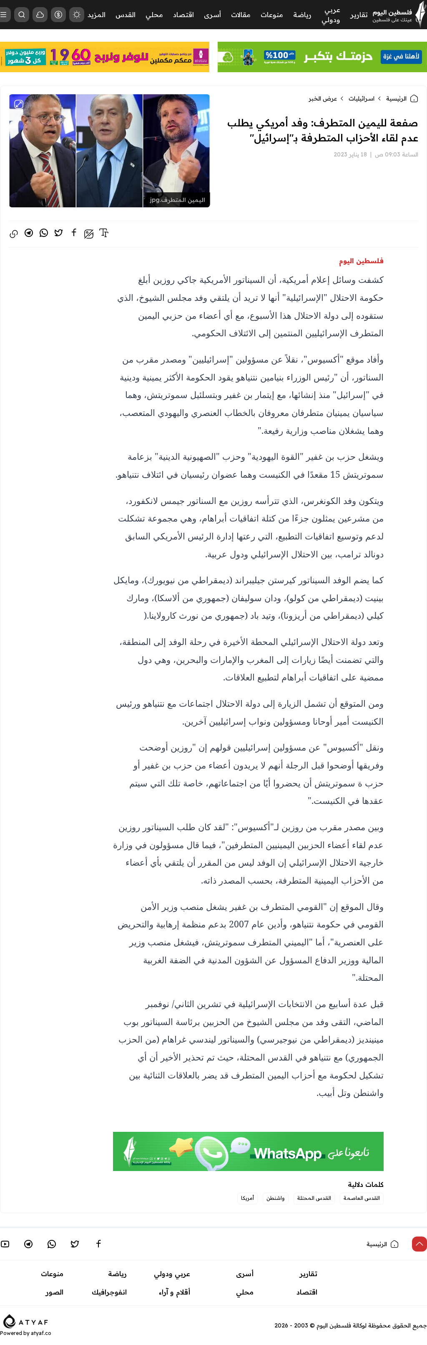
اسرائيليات (361, 98)
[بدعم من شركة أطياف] (25, 1320)
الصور (54, 1292)
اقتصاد (183, 14)
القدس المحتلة (314, 1198)
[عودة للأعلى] (419, 1244)
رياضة (302, 14)
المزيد (96, 14)
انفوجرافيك (109, 1292)
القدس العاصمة (362, 1198)
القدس (126, 14)
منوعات (272, 14)
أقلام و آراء (174, 1292)
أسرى (212, 14)
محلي (154, 14)
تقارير (359, 14)
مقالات (241, 14)
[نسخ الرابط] (14, 234)
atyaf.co (41, 1333)
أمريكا (247, 1198)
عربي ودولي (172, 1273)
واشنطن (275, 1198)
